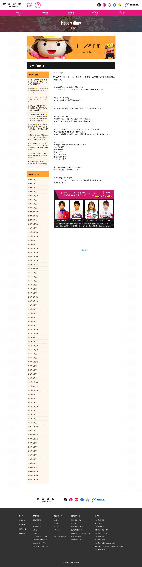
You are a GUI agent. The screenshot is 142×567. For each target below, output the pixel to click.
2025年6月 (31, 236)
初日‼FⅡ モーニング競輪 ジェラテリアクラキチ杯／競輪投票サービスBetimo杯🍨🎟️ (38, 137)
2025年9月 (31, 224)
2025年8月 (31, 228)
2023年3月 (31, 321)
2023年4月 (31, 317)
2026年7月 (31, 183)
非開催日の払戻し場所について (80, 533)
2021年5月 (31, 406)
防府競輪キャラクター (101, 533)
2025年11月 (32, 216)
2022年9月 (31, 341)
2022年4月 (31, 362)
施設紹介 (57, 520)
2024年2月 (31, 293)
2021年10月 (32, 386)
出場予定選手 (37, 527)
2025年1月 (31, 256)
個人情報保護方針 (100, 540)
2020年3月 (31, 463)
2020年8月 (31, 443)
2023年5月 (31, 313)
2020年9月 (31, 439)
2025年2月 (31, 252)
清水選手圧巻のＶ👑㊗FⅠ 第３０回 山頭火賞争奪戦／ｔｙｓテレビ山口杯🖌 (37, 82)
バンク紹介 (57, 530)
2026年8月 (31, 179)
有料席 (56, 523)
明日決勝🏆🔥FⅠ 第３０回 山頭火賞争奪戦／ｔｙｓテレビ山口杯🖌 (38, 90)
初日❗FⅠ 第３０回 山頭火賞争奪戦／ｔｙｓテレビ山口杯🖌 (37, 99)
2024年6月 (31, 281)
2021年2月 (31, 419)
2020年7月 (31, 447)
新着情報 (22, 520)
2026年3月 (31, 200)
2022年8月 (31, 346)
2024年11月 (32, 264)
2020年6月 (31, 451)
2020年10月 (32, 435)
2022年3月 (31, 366)
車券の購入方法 (76, 520)
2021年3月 (31, 414)
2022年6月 (31, 354)
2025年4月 (31, 244)
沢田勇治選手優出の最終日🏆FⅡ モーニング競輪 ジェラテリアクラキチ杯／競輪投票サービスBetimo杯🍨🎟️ (37, 117)
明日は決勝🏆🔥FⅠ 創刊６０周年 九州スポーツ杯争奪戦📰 (38, 163)
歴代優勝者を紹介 (76, 530)
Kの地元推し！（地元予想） (41, 546)
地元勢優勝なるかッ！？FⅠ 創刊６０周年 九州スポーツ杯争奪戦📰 (37, 155)
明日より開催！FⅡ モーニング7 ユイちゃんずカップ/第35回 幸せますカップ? (84, 78)
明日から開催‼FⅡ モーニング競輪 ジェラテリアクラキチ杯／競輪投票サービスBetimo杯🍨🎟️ (38, 146)
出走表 (35, 530)
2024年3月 (31, 289)
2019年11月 (32, 479)
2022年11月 (32, 333)
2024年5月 (31, 285)
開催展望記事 (37, 520)
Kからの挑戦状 (99, 527)
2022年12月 (32, 329)
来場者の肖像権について (102, 549)
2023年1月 (31, 325)
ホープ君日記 (99, 523)
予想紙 (35, 533)
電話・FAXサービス (77, 527)
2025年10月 (32, 220)
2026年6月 (31, 187)
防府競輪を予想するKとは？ (103, 530)
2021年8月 (31, 394)
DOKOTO (74, 523)
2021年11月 (32, 382)
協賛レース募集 (76, 536)
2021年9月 (31, 390)
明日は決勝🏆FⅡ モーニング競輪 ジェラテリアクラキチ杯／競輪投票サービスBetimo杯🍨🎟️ (38, 128)
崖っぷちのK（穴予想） (40, 543)
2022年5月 (31, 358)
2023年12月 (32, 297)
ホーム (21, 516)
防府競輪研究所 (99, 520)
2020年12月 (32, 427)
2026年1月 (31, 208)
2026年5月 (31, 192)
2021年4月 (31, 410)
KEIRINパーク (58, 527)
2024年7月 (31, 277)
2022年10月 (32, 337)
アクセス (57, 533)
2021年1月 (31, 423)
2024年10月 (32, 269)
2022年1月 (31, 374)
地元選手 (22, 524)
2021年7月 (31, 398)
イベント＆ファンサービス (41, 536)
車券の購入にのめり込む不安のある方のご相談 (109, 546)
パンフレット (37, 523)
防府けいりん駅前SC (60, 536)
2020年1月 (31, 471)
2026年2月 (31, 204)
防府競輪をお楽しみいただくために (105, 543)
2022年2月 (31, 370)
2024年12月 (32, 260)
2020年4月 (31, 459)
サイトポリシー (99, 536)
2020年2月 (31, 467)
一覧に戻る (84, 250)
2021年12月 (32, 378)
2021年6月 (31, 402)
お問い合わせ (23, 529)
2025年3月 (31, 248)
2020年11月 (32, 431)
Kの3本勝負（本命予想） (40, 540)
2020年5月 (31, 455)
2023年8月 (31, 305)
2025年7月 (31, 232)
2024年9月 (31, 273)
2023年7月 (31, 309)
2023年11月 (32, 301)
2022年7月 (31, 350)
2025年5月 (31, 240)
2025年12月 (32, 212)
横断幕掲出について (77, 540)
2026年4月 (31, 196)
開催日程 (22, 533)
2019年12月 (32, 475)
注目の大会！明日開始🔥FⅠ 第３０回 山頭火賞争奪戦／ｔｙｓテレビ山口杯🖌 (37, 108)
